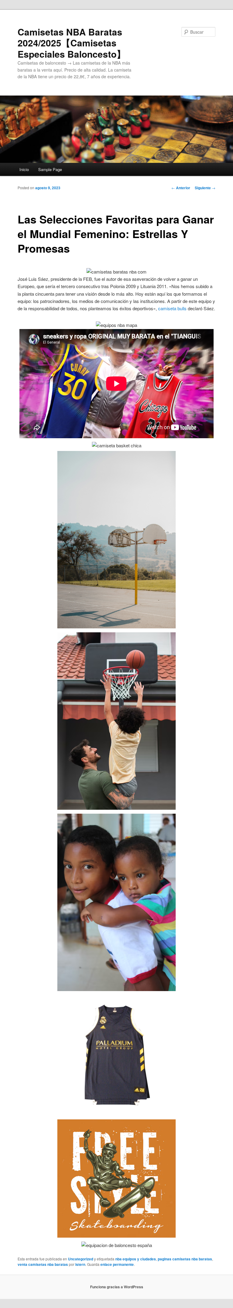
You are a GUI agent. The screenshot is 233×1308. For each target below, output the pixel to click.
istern (80, 1264)
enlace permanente (117, 1264)
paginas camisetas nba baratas (185, 1259)
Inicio (24, 169)
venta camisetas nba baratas (43, 1264)
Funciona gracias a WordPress (116, 1287)
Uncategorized (80, 1259)
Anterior (180, 187)
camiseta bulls (172, 308)
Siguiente (205, 187)
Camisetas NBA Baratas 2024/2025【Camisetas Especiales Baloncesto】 (72, 42)
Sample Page (50, 169)
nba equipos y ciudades (135, 1259)
